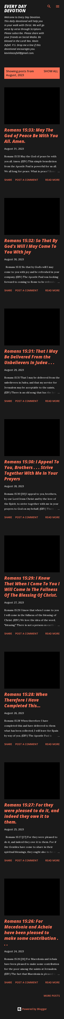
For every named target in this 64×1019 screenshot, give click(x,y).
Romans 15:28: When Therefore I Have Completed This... (25, 700)
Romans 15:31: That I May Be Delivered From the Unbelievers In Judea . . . (31, 356)
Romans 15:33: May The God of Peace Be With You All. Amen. (31, 135)
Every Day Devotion (15, 8)
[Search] (49, 6)
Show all (51, 71)
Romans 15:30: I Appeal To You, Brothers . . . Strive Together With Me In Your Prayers (31, 470)
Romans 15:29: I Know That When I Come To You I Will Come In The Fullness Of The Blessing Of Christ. (32, 586)
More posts (52, 995)
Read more (52, 179)
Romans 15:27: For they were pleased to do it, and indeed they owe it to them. (31, 813)
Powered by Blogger (34, 1009)
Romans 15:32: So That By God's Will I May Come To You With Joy (30, 246)
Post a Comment (26, 179)
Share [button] (8, 179)
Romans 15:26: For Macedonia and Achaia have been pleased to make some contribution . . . (31, 932)
